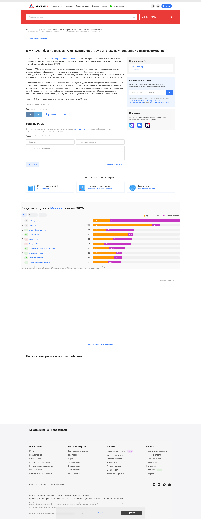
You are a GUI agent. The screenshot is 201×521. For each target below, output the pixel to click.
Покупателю (151, 462)
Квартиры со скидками (78, 451)
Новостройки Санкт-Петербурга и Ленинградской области (51, 513)
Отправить (32, 165)
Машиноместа (35, 470)
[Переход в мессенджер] (169, 484)
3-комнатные (74, 470)
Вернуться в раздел (38, 38)
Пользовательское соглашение (41, 496)
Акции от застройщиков (39, 462)
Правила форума (114, 165)
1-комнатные (74, 462)
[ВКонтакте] (30, 114)
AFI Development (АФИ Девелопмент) (74, 30)
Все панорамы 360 (146, 188)
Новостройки (57, 6)
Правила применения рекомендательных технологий (49, 499)
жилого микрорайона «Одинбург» (61, 58)
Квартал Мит (34, 244)
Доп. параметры (149, 17)
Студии (71, 459)
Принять (131, 513)
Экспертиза (151, 466)
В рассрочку (112, 470)
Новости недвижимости (156, 451)
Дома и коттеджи (82, 6)
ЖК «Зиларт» (34, 239)
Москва (32, 451)
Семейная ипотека (115, 455)
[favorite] (158, 6)
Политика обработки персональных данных (73, 496)
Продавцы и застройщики (48, 30)
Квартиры (69, 6)
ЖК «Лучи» (33, 221)
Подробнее (101, 513)
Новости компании (96, 30)
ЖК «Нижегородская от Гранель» (42, 248)
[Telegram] (38, 114)
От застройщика (114, 466)
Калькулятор (43, 189)
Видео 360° (153, 470)
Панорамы (150, 473)
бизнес (42, 215)
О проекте (33, 485)
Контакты (43, 485)
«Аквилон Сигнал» (36, 258)
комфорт (32, 215)
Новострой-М (31, 30)
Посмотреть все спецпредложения (100, 344)
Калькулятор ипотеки (119, 451)
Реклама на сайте (57, 485)
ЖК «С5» (32, 225)
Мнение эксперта (153, 455)
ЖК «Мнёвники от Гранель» (40, 262)
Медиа (104, 6)
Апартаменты (74, 473)
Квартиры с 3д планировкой (100, 189)
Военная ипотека (114, 459)
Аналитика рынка (153, 459)
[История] (153, 6)
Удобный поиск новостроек (40, 17)
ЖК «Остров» (34, 235)
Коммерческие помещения (41, 466)
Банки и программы (116, 473)
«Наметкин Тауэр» (36, 253)
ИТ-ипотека (112, 462)
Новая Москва (35, 455)
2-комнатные (74, 466)
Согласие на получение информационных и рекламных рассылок (98, 499)
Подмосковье (35, 459)
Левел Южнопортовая (37, 230)
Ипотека (95, 6)
